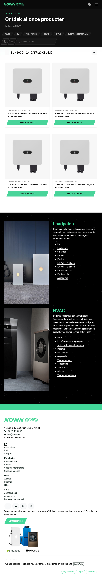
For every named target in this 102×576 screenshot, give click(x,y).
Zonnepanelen (10, 493)
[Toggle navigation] (96, 4)
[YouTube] (31, 506)
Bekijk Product (27, 123)
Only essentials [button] (68, 572)
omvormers (9, 496)
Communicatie (10, 461)
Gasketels (62, 356)
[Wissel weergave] (12, 41)
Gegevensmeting (12, 471)
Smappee (61, 252)
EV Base (61, 255)
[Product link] (27, 85)
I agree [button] (80, 572)
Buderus (61, 349)
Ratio (59, 244)
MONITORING (31, 34)
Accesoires (62, 278)
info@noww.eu (13, 434)
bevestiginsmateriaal (14, 499)
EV (18, 34)
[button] (5, 41)
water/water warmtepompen (70, 345)
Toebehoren (62, 364)
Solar (7, 489)
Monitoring (9, 458)
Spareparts (62, 367)
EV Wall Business (65, 270)
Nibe (59, 337)
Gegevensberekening (14, 468)
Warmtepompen (64, 360)
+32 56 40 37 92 (14, 431)
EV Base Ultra (63, 274)
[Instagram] (23, 506)
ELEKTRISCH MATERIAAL (78, 34)
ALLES (7, 34)
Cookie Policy (79, 564)
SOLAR (46, 34)
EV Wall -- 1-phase (66, 263)
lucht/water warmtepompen (70, 341)
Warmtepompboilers (66, 375)
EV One (60, 259)
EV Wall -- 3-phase (66, 266)
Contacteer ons (16, 521)
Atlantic (60, 371)
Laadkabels (62, 248)
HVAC (58, 34)
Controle (8, 464)
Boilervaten (62, 352)
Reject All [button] (91, 572)
